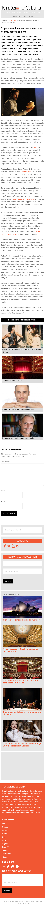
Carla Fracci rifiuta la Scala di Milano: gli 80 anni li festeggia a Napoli (22, 744)
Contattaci (11, 901)
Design (5, 830)
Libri (3, 837)
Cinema (5, 827)
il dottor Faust (26, 172)
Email (3, 501)
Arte (3, 824)
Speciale (27, 903)
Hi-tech (5, 834)
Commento (5, 462)
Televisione (6, 854)
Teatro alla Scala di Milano (12, 381)
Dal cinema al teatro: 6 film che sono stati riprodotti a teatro (20, 681)
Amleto (36, 147)
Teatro (4, 850)
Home (33, 901)
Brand (5, 901)
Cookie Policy (19, 901)
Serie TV (5, 847)
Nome (3, 490)
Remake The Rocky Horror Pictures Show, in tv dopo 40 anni (21, 350)
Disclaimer (27, 901)
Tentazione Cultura (22, 7)
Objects (5, 844)
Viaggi (4, 857)
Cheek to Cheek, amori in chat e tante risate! (18, 409)
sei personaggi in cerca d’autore (23, 199)
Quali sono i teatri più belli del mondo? (21, 620)
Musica (5, 840)
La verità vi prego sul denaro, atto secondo (18, 438)
